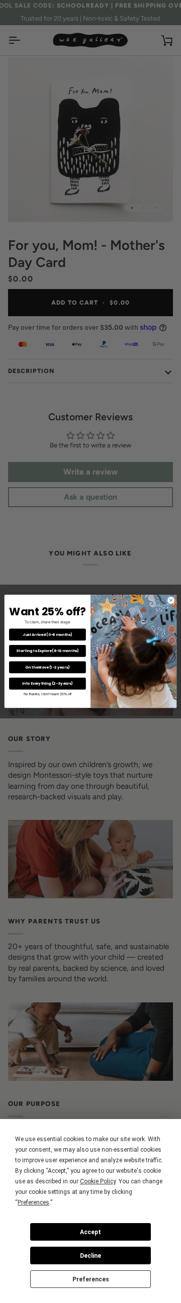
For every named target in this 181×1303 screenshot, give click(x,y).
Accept (90, 1232)
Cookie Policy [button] (98, 1181)
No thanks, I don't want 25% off (47, 694)
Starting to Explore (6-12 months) (47, 651)
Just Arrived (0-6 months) (47, 634)
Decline (90, 1255)
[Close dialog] (170, 600)
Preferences (90, 1279)
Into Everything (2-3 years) (47, 683)
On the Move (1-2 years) (47, 667)
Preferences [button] (33, 1202)
